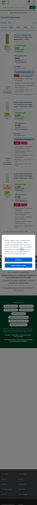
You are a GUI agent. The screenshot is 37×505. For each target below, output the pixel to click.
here (22, 249)
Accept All (18, 259)
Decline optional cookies (18, 265)
